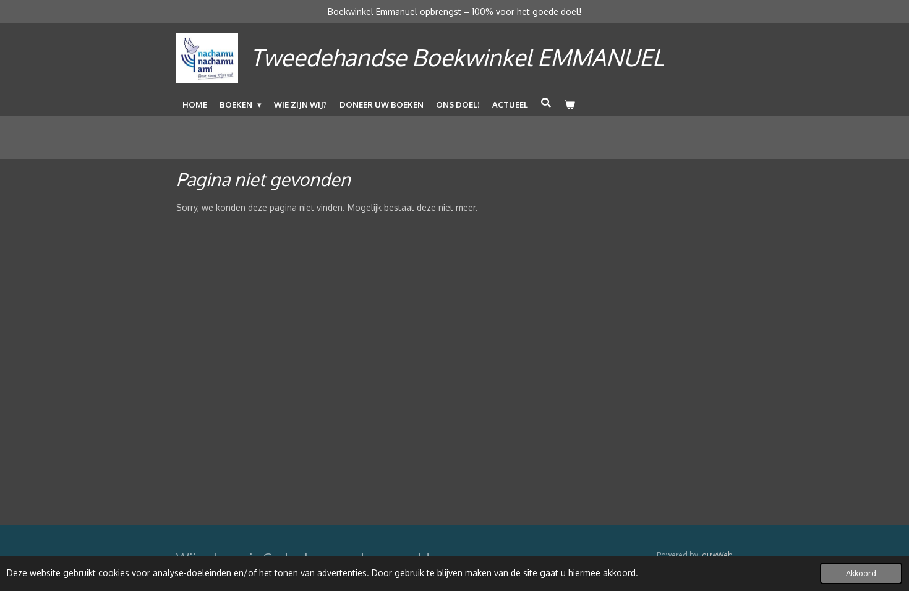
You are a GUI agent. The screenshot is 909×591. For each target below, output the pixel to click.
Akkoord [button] (861, 573)
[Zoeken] (546, 103)
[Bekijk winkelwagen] (569, 104)
